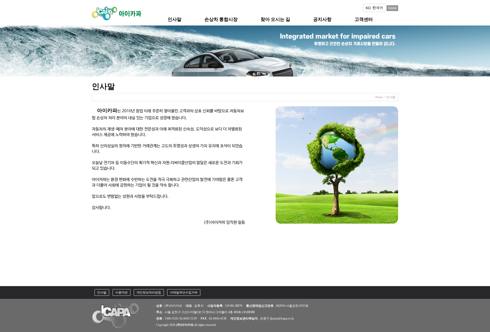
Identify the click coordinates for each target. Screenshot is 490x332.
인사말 (101, 292)
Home (392, 8)
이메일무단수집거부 (184, 292)
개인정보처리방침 (149, 292)
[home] (117, 20)
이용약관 (121, 292)
